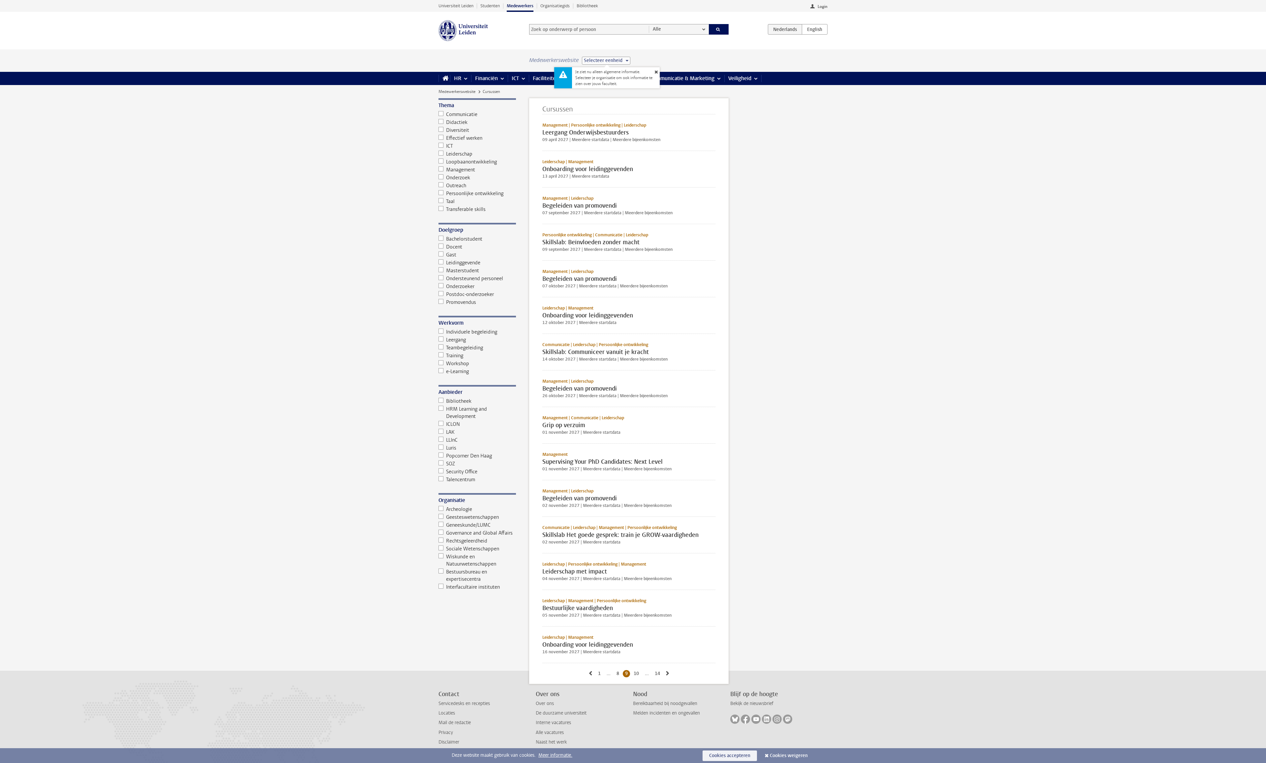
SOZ (450, 463)
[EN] (815, 29)
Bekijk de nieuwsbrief (751, 703)
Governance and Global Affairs (479, 533)
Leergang (456, 340)
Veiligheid (739, 78)
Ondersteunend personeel (474, 278)
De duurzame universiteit (561, 713)
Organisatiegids (555, 6)
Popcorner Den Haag (469, 456)
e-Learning (457, 371)
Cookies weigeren (789, 755)
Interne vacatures (553, 722)
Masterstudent (462, 270)
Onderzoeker (460, 286)
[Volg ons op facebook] (745, 719)
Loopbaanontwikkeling (471, 162)
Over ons (545, 703)
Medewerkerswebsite (456, 91)
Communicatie (461, 114)
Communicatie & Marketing (682, 78)
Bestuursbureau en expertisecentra (466, 575)
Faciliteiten (546, 78)
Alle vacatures (550, 732)
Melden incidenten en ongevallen (666, 713)
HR (457, 78)
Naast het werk (551, 742)
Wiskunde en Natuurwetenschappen (471, 560)
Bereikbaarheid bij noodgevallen (665, 703)
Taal (450, 201)
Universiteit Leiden (455, 6)
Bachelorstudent (464, 239)
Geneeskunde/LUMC (468, 525)
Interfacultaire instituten (473, 587)
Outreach (456, 185)
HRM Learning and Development (466, 413)
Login (823, 6)
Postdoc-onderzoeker (470, 294)
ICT (515, 78)
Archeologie (459, 509)
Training (454, 355)
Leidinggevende (463, 262)
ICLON (453, 424)
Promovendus (461, 302)
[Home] (444, 78)
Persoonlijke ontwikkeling (474, 193)
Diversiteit (457, 130)
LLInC (452, 440)
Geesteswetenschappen (472, 517)
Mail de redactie (454, 722)
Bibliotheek (587, 6)
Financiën (486, 78)
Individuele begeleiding (471, 332)
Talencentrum (460, 479)
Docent (454, 247)
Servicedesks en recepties (464, 703)
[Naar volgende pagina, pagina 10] (668, 673)
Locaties (446, 713)
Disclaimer (448, 742)
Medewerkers (520, 6)
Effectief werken (464, 138)
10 (637, 673)
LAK (450, 432)
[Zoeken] (719, 29)
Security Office (461, 471)
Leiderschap (459, 154)
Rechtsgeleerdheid (466, 541)
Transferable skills (466, 209)
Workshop (457, 363)
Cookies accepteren (729, 755)
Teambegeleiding (464, 347)
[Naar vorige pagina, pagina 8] (590, 673)
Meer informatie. (555, 755)
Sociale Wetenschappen (472, 548)
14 (658, 673)
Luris (451, 448)
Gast (451, 254)
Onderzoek (458, 177)
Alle (657, 29)
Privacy (445, 732)
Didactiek (456, 122)
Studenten (490, 6)
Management (460, 169)
